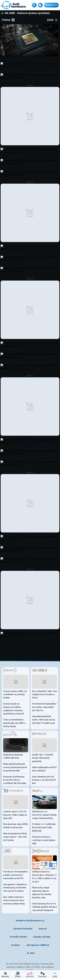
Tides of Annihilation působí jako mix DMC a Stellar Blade (14, 723)
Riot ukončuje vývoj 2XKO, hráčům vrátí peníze (15, 826)
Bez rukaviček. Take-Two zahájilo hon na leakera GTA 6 (44, 694)
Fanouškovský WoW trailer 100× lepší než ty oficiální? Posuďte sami (43, 719)
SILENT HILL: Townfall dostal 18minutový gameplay (42, 758)
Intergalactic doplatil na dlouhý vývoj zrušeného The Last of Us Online (15, 887)
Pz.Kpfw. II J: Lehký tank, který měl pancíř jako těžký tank (44, 827)
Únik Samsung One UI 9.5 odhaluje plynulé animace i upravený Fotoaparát (44, 907)
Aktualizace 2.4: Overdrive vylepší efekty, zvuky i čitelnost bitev (44, 814)
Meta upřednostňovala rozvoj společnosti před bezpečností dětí (15, 767)
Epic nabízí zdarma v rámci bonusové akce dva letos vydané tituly (14, 900)
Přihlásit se (51, 5)
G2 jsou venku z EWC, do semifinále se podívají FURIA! (15, 694)
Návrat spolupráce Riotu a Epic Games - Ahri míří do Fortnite (15, 836)
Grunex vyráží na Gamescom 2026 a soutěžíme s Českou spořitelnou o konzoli (13, 709)
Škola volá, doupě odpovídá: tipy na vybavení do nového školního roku (41, 892)
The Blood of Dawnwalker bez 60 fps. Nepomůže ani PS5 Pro (44, 707)
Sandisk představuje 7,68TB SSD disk (13, 756)
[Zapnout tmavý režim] (40, 5)
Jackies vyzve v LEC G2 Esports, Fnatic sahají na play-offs (15, 814)
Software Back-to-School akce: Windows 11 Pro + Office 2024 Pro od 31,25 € (44, 876)
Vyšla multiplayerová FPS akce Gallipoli (44, 769)
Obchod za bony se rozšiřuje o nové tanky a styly (43, 840)
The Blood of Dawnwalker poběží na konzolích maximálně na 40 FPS (15, 875)
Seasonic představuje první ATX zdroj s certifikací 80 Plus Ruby (14, 780)
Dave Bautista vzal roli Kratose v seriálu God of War (44, 780)
